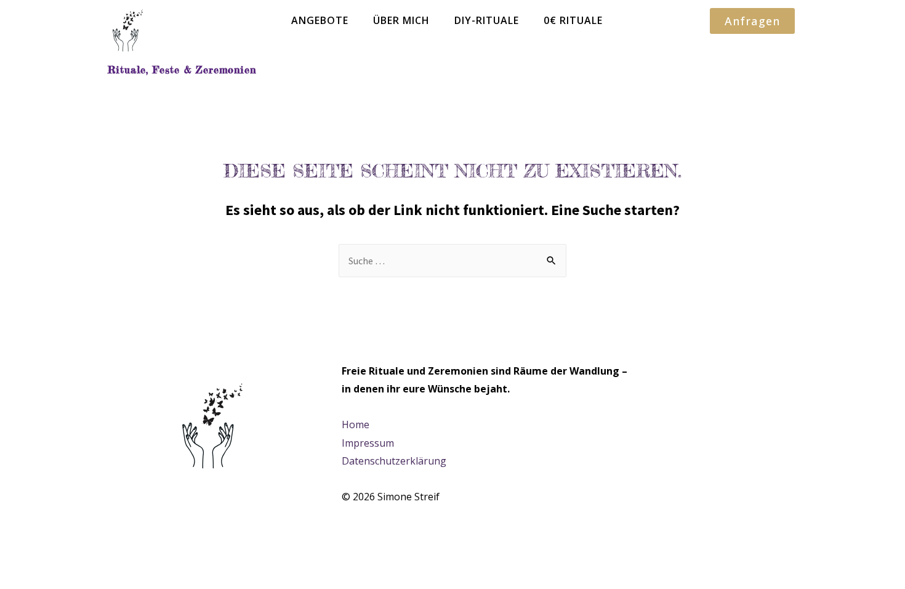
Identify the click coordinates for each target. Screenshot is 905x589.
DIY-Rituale (486, 20)
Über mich (401, 20)
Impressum (368, 443)
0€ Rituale (573, 20)
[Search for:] (452, 260)
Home (355, 424)
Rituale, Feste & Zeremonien (182, 69)
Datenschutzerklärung (394, 461)
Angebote (319, 20)
